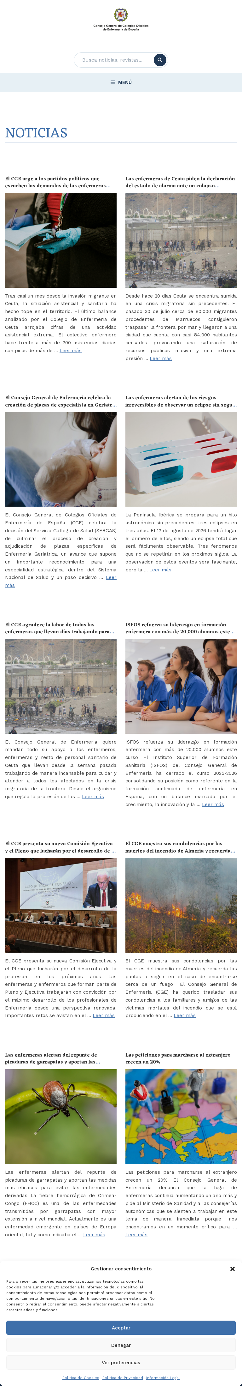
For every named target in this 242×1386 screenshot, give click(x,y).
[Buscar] (160, 60)
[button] (232, 1269)
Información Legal (163, 1378)
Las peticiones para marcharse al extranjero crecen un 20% (178, 1059)
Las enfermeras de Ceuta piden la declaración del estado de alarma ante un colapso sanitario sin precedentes (180, 186)
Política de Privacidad (122, 1378)
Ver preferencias (121, 1362)
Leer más (71, 350)
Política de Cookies (80, 1378)
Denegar (121, 1345)
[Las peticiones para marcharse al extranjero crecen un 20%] (181, 1116)
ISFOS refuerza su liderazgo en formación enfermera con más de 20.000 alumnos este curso (177, 632)
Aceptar (121, 1328)
